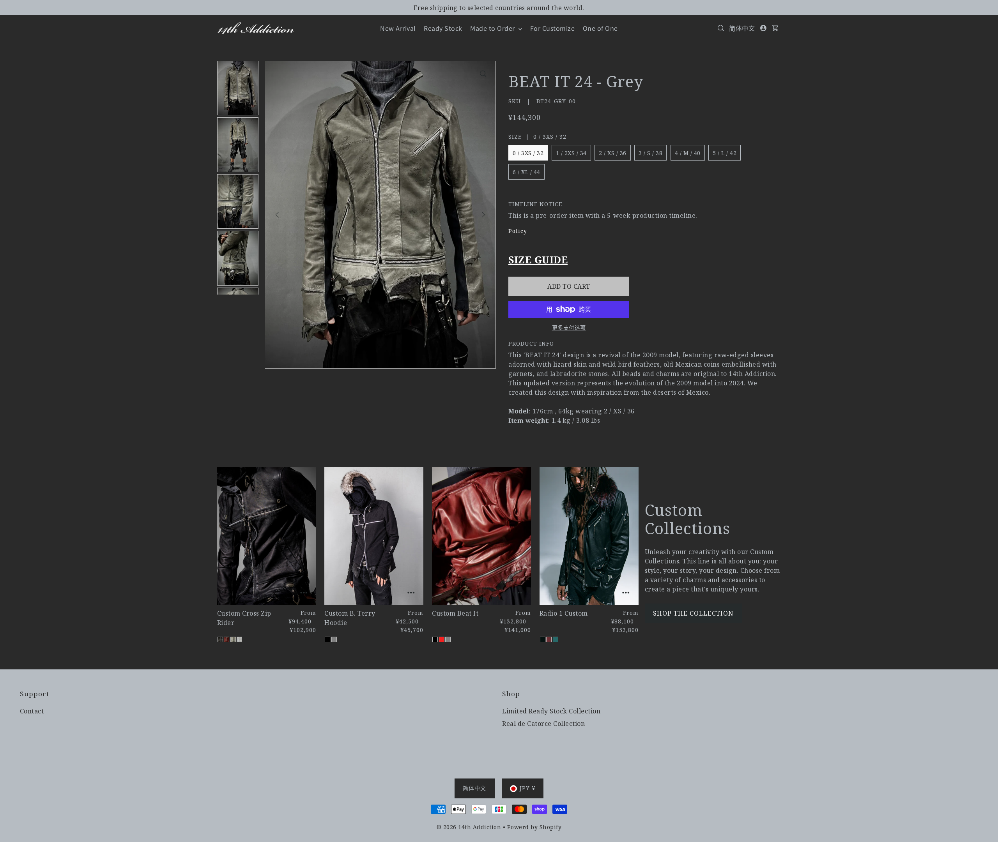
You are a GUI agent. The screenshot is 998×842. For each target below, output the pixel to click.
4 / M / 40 (688, 153)
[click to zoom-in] (483, 73)
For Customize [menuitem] (552, 28)
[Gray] (233, 639)
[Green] (555, 639)
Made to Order (493, 28)
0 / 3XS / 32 (528, 153)
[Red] (226, 639)
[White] (239, 639)
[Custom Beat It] (481, 536)
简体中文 (742, 28)
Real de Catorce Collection (543, 723)
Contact (32, 711)
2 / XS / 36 (612, 153)
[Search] (721, 28)
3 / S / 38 (650, 153)
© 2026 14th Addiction (469, 827)
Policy (517, 231)
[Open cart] (775, 28)
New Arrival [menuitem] (398, 28)
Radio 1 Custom (564, 613)
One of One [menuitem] (600, 28)
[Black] (220, 639)
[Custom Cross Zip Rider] (266, 536)
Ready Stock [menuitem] (443, 28)
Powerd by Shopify (534, 827)
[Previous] (277, 214)
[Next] (483, 214)
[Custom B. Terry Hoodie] (373, 536)
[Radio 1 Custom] (589, 536)
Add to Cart (568, 286)
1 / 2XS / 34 (571, 153)
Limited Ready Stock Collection (551, 711)
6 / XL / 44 (526, 172)
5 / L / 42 (724, 153)
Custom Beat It (455, 613)
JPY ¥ (527, 788)
